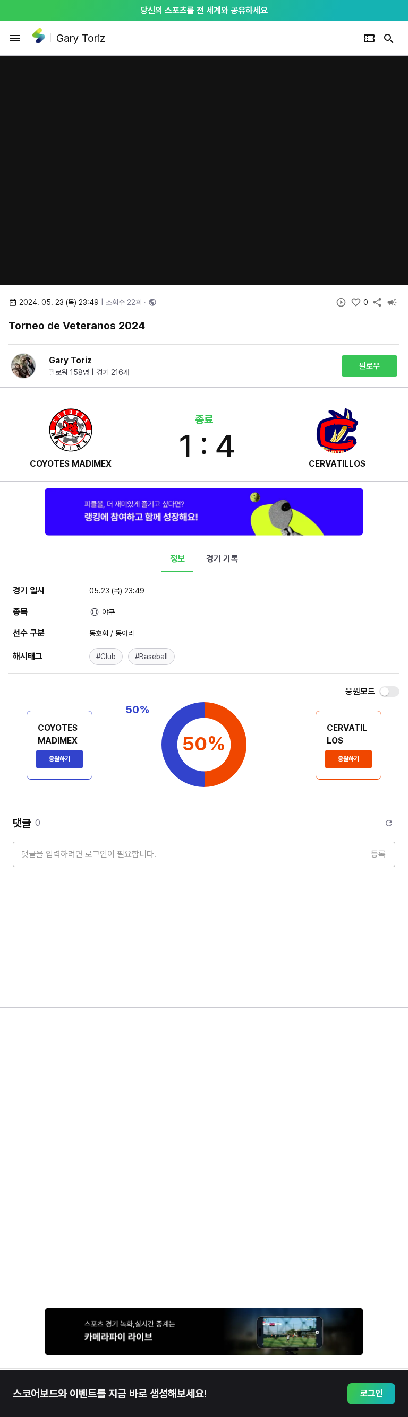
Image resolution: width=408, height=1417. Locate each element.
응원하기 (59, 759)
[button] (106, 656)
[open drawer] (15, 38)
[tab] (177, 559)
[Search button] (389, 38)
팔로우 (369, 366)
